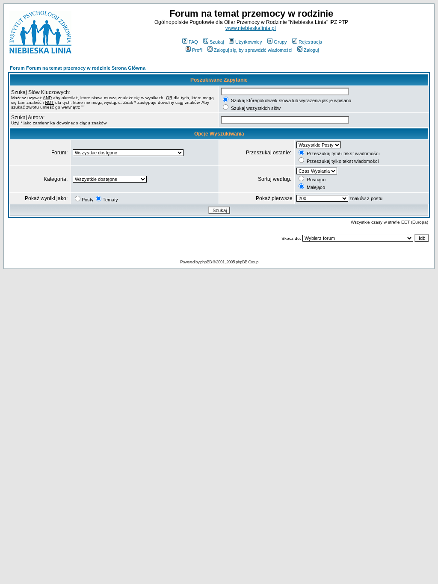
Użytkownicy (248, 41)
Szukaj (217, 41)
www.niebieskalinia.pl (250, 28)
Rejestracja (310, 41)
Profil (197, 50)
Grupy (280, 41)
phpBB (206, 262)
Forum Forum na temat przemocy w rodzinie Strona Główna (77, 68)
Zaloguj (311, 50)
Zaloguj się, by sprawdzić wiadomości (253, 50)
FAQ (193, 41)
